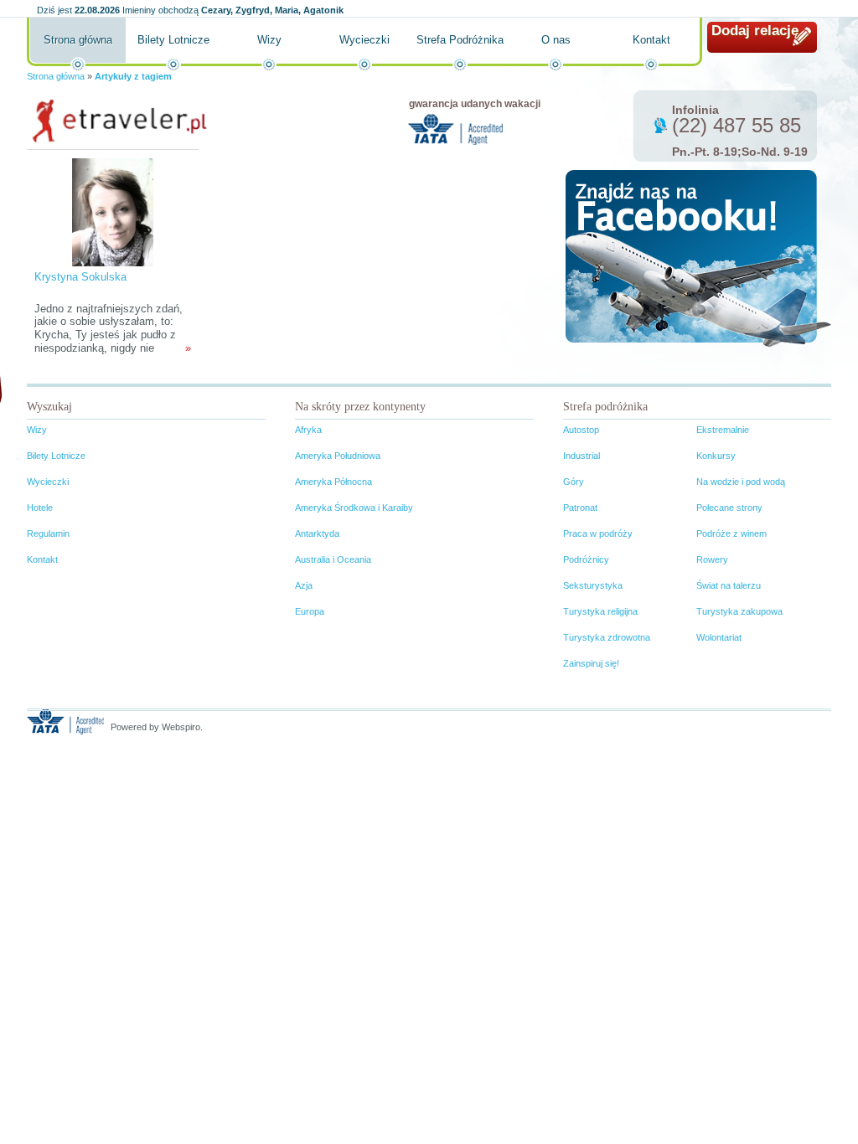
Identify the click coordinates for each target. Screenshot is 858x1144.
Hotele (40, 507)
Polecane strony (729, 507)
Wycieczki (364, 39)
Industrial (581, 456)
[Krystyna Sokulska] (112, 211)
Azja (304, 585)
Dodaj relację (755, 31)
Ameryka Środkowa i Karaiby (354, 507)
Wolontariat (719, 637)
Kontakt (651, 39)
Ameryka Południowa (337, 456)
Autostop (581, 430)
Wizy (269, 39)
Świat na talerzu (728, 585)
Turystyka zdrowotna (606, 637)
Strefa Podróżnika (460, 39)
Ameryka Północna (333, 482)
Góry (573, 482)
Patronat (580, 507)
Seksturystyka (593, 585)
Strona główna (78, 39)
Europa (309, 611)
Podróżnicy (586, 559)
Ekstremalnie (722, 430)
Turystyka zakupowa (739, 611)
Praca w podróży (598, 533)
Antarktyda (317, 533)
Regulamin (48, 533)
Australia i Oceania (333, 559)
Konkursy (716, 456)
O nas (556, 39)
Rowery (712, 559)
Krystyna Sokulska (80, 277)
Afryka (308, 430)
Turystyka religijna (600, 611)
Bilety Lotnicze (173, 39)
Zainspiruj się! (591, 663)
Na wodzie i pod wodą (740, 482)
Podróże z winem (731, 533)
